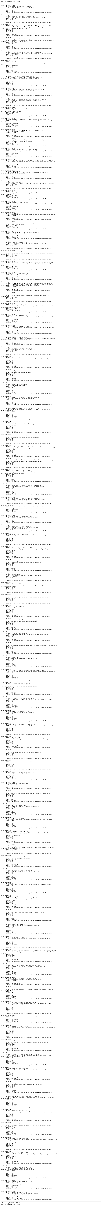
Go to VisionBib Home (6, 1)
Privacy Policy (16, 1)
